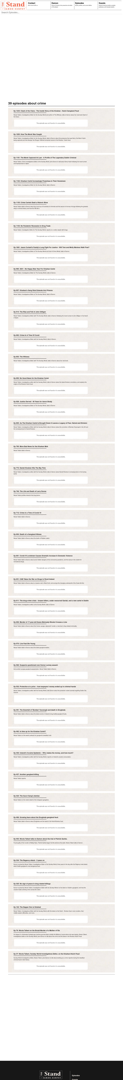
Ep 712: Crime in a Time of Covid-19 (27, 513)
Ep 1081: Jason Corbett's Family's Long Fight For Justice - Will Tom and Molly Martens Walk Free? (51, 247)
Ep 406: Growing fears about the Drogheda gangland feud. (36, 817)
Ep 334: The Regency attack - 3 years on (29, 860)
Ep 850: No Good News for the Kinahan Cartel (31, 378)
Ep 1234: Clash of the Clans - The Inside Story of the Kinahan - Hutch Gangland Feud (46, 111)
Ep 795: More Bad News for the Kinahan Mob (31, 446)
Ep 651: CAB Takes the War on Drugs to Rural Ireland (34, 579)
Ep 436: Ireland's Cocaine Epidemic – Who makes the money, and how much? (43, 753)
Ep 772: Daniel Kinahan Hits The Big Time (30, 468)
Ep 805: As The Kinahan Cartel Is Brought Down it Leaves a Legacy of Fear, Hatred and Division (50, 423)
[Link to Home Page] (13, 5)
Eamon (55, 3)
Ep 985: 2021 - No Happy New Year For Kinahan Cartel (34, 269)
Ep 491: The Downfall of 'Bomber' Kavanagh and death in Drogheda (39, 710)
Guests (102, 3)
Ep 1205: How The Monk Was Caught (28, 134)
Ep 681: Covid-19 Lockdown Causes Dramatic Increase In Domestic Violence (43, 556)
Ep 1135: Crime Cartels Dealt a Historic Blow (31, 202)
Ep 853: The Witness (21, 356)
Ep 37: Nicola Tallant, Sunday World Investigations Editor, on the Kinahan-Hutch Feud (47, 954)
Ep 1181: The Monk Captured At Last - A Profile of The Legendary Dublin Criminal (45, 157)
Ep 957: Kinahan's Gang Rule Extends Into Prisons (33, 290)
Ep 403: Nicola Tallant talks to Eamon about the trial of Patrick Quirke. (40, 839)
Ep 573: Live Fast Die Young (24, 643)
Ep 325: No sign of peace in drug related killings (32, 883)
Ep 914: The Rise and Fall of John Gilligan (30, 312)
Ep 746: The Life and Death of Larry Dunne (30, 491)
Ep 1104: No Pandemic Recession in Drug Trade (32, 226)
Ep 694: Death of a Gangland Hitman (28, 534)
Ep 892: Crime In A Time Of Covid (26, 335)
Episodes (79, 3)
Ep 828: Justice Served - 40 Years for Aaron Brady (33, 401)
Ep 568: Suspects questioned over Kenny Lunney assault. (36, 665)
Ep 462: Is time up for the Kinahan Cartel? (30, 731)
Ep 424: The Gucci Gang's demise (27, 796)
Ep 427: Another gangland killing (26, 774)
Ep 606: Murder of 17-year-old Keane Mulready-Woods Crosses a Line (40, 622)
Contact (31, 3)
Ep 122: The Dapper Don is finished (27, 907)
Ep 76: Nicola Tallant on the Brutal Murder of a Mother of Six (37, 930)
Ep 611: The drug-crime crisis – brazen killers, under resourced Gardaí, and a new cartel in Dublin (51, 600)
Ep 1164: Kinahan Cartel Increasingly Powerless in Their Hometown (40, 181)
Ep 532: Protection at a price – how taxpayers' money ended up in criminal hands (45, 686)
